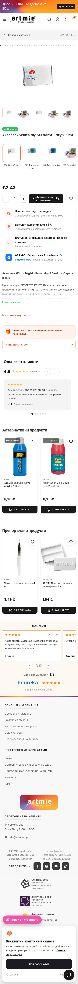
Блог (7, 783)
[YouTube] (56, 866)
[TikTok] (65, 866)
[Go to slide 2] (2, 45)
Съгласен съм (39, 964)
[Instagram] (46, 866)
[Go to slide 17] (39, 45)
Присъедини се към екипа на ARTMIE (29, 771)
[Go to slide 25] (58, 45)
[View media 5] (68, 112)
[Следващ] (48, 666)
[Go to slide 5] (10, 45)
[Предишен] (30, 666)
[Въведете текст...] (49, 19)
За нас (9, 758)
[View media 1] (9, 112)
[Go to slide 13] (29, 45)
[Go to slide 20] (46, 45)
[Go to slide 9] (19, 45)
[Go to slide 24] (56, 45)
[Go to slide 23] (53, 45)
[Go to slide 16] (36, 45)
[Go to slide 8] (17, 45)
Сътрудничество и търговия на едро (28, 764)
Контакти (10, 777)
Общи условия (14, 732)
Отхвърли (12, 974)
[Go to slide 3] (5, 45)
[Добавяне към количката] (19, 509)
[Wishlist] (71, 198)
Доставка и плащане (18, 713)
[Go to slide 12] (27, 45)
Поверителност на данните (22, 739)
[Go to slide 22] (51, 45)
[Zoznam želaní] (65, 19)
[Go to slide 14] (31, 45)
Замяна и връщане (17, 720)
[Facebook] (37, 866)
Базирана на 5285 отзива (39, 689)
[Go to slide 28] (65, 45)
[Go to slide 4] (7, 45)
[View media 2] (24, 112)
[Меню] (4, 19)
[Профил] (57, 19)
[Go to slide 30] (70, 45)
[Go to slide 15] (34, 45)
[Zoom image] (36, 84)
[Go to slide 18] (41, 45)
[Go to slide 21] (48, 45)
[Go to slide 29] (68, 45)
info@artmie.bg (18, 837)
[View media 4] (53, 112)
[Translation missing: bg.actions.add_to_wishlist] (32, 441)
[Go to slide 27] (63, 45)
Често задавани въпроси (21, 726)
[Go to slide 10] (22, 45)
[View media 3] (38, 112)
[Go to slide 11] (24, 45)
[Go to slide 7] (15, 45)
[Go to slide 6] (12, 45)
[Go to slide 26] (60, 45)
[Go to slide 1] (0, 45)
